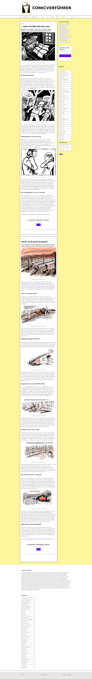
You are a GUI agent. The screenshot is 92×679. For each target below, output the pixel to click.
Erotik (38, 577)
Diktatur (55, 583)
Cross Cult (65, 37)
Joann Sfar (39, 579)
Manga (65, 39)
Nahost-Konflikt (36, 585)
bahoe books (64, 587)
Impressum (64, 674)
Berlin (23, 585)
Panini (47, 577)
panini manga (30, 581)
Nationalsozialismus (51, 585)
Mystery (53, 579)
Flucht (37, 589)
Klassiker (60, 39)
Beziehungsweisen (42, 587)
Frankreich (68, 35)
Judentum (48, 579)
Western (36, 581)
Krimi (70, 31)
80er (47, 587)
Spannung (34, 579)
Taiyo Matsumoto (43, 585)
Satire (64, 25)
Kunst (23, 589)
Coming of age (61, 41)
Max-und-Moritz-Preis (64, 585)
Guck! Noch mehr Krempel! (34, 241)
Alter (56, 581)
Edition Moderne (62, 35)
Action (60, 31)
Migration (68, 581)
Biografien (28, 579)
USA (69, 37)
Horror (34, 577)
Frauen (44, 579)
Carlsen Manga (28, 589)
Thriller (60, 37)
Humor (60, 25)
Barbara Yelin (52, 587)
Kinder (55, 577)
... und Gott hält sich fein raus (35, 26)
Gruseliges (43, 577)
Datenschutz (70, 674)
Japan (60, 577)
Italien (34, 589)
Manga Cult (24, 583)
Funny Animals (51, 581)
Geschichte (65, 31)
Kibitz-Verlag (58, 587)
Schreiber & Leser (62, 27)
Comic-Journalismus (61, 583)
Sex (28, 583)
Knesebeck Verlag (29, 585)
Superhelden (24, 581)
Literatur (35, 587)
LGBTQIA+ (45, 581)
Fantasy (67, 41)
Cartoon (68, 583)
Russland (30, 587)
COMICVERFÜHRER (51, 7)
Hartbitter (39, 583)
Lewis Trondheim (49, 583)
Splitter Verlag (61, 29)
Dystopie (23, 579)
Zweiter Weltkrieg (63, 579)
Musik (69, 587)
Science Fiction (64, 577)
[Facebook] (22, 674)
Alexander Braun (62, 581)
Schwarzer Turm (24, 587)
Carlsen (67, 29)
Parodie (40, 581)
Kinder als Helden (62, 33)
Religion (57, 585)
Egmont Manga (33, 583)
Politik (57, 579)
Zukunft (51, 577)
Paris (43, 583)
